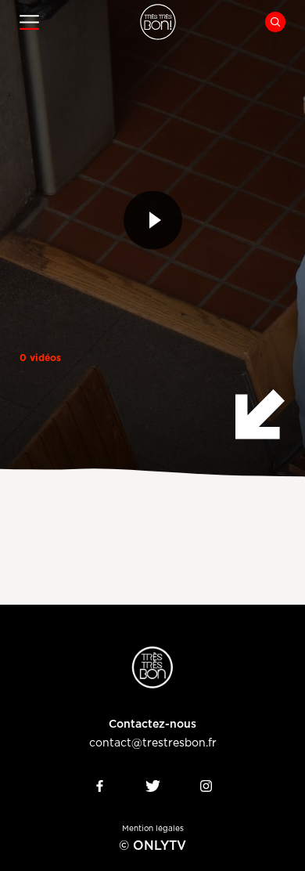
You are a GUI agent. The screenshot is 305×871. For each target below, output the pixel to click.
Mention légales (153, 829)
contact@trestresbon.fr (153, 743)
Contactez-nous (152, 724)
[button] (68, 22)
